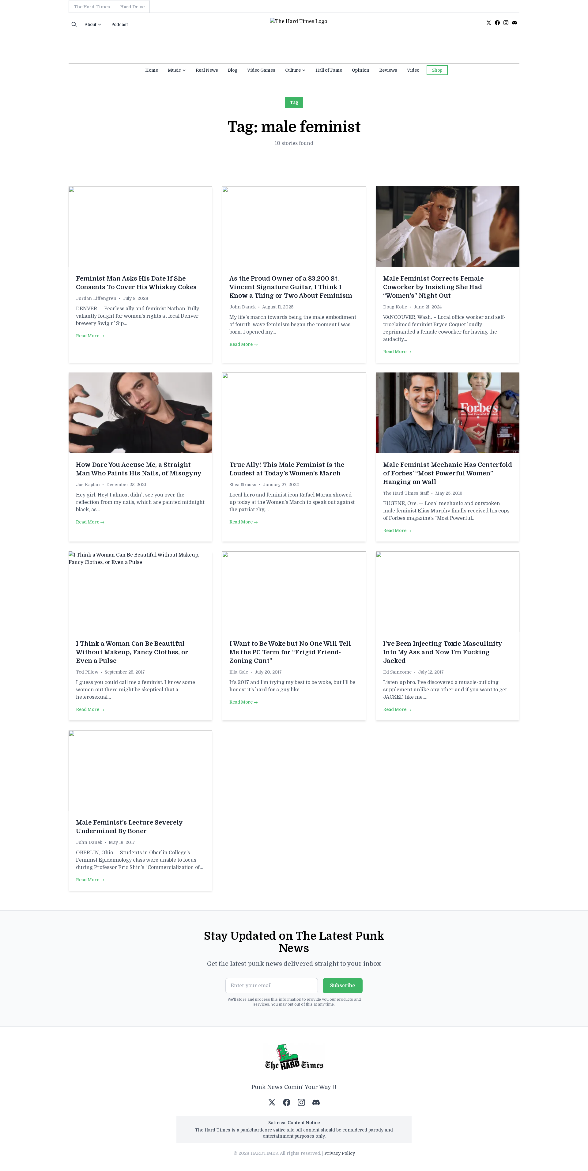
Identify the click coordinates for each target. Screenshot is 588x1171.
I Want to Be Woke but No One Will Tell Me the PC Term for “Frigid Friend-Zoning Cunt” (290, 652)
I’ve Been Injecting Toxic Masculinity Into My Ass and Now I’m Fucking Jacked (442, 652)
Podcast (119, 24)
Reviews (388, 70)
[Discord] (514, 22)
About (90, 24)
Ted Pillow (87, 672)
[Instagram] (505, 22)
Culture (293, 70)
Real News (207, 70)
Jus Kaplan (88, 484)
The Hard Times (92, 6)
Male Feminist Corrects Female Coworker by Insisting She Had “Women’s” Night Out (433, 287)
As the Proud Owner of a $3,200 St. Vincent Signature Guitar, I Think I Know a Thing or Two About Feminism (290, 287)
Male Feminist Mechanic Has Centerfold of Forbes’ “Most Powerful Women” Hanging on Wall (447, 473)
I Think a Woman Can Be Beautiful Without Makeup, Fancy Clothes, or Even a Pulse (132, 652)
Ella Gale (238, 672)
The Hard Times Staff (406, 493)
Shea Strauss (242, 484)
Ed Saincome (397, 672)
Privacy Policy (339, 1153)
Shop (437, 70)
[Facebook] (497, 22)
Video (413, 70)
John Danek (242, 306)
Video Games (261, 70)
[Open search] (74, 24)
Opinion (360, 70)
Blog (232, 70)
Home (151, 70)
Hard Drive (132, 6)
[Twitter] (488, 22)
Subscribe (342, 985)
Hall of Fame (328, 70)
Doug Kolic (395, 306)
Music (174, 70)
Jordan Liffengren (96, 298)
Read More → (90, 335)
